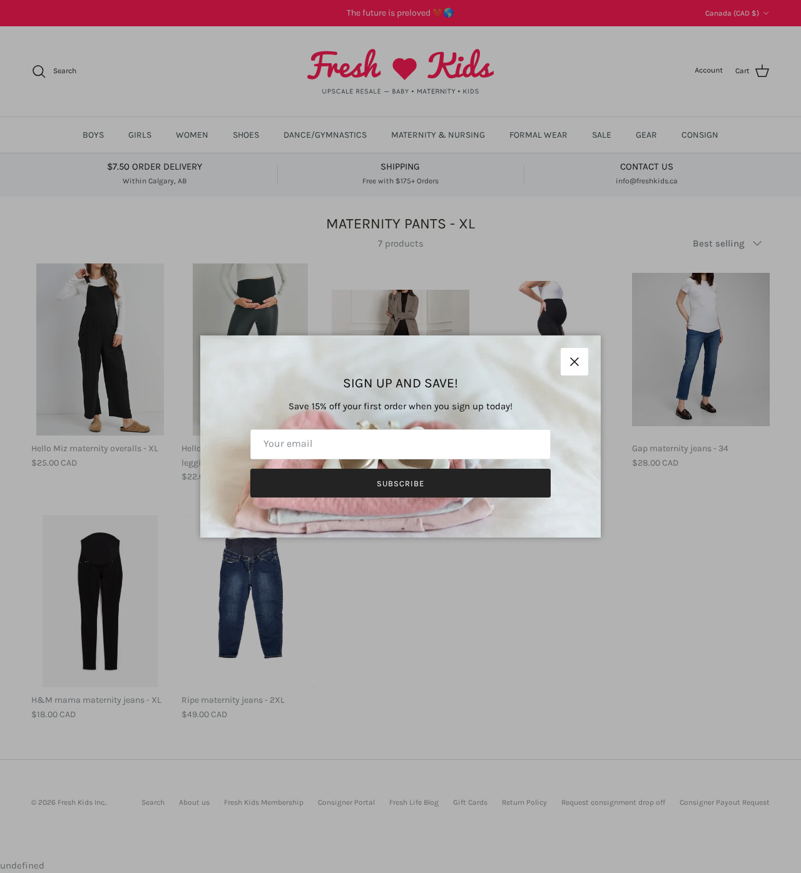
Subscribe (400, 483)
